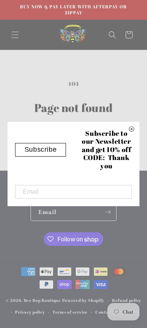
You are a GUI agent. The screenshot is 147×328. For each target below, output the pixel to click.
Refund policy (126, 300)
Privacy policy (30, 312)
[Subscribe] (108, 212)
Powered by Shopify (83, 300)
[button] (15, 34)
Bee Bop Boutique (42, 300)
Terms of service (70, 312)
